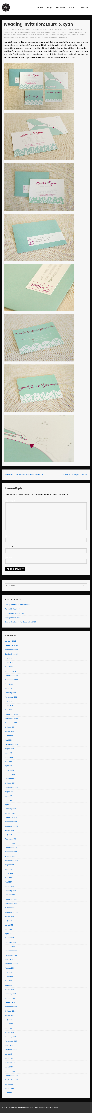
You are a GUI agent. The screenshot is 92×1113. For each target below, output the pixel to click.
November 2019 (11, 723)
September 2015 (11, 860)
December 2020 (11, 714)
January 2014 (10, 946)
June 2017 (9, 800)
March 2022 (9, 688)
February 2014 (10, 942)
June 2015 (9, 873)
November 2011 (11, 1041)
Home (40, 7)
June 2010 (9, 1067)
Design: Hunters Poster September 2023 (20, 622)
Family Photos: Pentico (13, 609)
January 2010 (10, 1071)
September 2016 (11, 826)
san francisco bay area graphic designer (47, 35)
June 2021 (9, 705)
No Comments (77, 30)
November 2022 (11, 680)
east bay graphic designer (72, 32)
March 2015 (9, 886)
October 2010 (10, 1062)
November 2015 (11, 852)
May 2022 (9, 684)
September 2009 (11, 1080)
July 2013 (8, 972)
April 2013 (8, 985)
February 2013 (10, 994)
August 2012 (9, 1015)
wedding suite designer (58, 37)
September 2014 (11, 912)
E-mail (8, 547)
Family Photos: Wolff (12, 617)
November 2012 (11, 1007)
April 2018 (8, 766)
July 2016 (8, 834)
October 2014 (10, 908)
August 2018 (9, 748)
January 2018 (10, 774)
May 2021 (8, 710)
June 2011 (8, 1054)
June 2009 (9, 1084)
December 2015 (11, 847)
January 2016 (10, 843)
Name (8, 536)
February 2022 (10, 693)
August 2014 (9, 916)
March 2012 (9, 1032)
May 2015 (8, 878)
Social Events (54, 30)
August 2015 (9, 865)
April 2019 (8, 740)
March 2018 (9, 770)
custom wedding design (46, 32)
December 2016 (11, 817)
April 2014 (8, 934)
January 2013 (10, 998)
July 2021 (8, 701)
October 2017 (10, 783)
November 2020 (11, 718)
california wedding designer (25, 32)
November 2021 (11, 697)
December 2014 (11, 899)
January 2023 (10, 671)
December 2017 (11, 779)
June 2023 (9, 662)
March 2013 (9, 989)
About (72, 7)
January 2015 (10, 895)
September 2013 (11, 964)
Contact (84, 7)
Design (45, 30)
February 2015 (10, 890)
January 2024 (10, 641)
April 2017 (8, 804)
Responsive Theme (50, 1107)
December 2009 (11, 1075)
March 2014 (9, 938)
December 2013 (11, 951)
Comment (11, 501)
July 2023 (8, 658)
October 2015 (10, 856)
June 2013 (9, 977)
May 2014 (8, 929)
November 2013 (11, 955)
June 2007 (9, 1093)
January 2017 (10, 813)
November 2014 (11, 903)
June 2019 (9, 736)
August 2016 (9, 830)
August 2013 (9, 968)
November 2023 (11, 650)
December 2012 (11, 1002)
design (58, 32)
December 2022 (11, 675)
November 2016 (11, 822)
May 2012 (8, 1028)
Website (9, 557)
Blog (49, 7)
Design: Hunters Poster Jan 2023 (17, 605)
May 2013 (8, 981)
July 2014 (8, 921)
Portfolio (60, 7)
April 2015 (8, 882)
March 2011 (9, 1058)
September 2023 (11, 654)
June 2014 (9, 925)
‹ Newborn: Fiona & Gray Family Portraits (24, 474)
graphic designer (23, 35)
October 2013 (10, 959)
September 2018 (11, 744)
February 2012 (10, 1037)
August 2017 (9, 791)
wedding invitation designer (14, 37)
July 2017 (8, 796)
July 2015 (8, 869)
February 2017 (10, 809)
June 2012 (9, 1024)
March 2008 (9, 1088)
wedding (67, 35)
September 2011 (11, 1050)
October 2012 (10, 1011)
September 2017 (11, 787)
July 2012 (8, 1020)
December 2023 (11, 645)
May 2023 (9, 667)
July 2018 (8, 753)
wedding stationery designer (37, 37)
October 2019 (10, 727)
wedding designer (78, 35)
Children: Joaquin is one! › (75, 474)
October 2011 (10, 1045)
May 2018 (8, 761)
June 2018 (9, 757)
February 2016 (10, 839)
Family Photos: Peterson (14, 613)
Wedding (63, 30)
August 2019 (9, 731)
